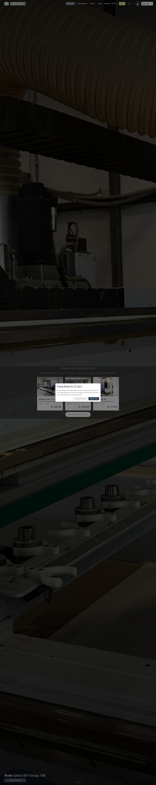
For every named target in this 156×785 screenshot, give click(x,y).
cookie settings (80, 399)
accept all (94, 399)
